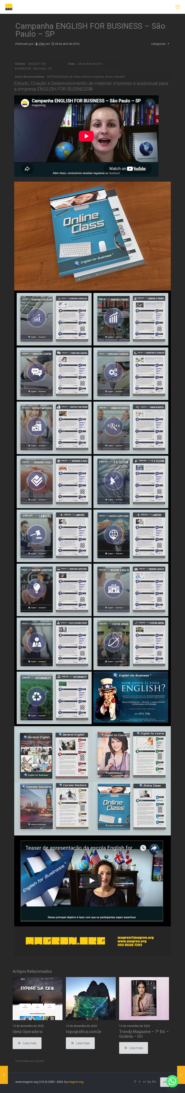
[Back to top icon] (165, 1082)
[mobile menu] (178, 7)
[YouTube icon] (139, 1082)
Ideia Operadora (27, 1031)
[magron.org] (9, 7)
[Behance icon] (154, 1082)
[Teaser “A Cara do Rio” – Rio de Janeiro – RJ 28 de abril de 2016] (181, 1075)
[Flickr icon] (144, 1082)
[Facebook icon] (135, 1082)
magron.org (75, 1081)
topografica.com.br (84, 1031)
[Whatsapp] (172, 1081)
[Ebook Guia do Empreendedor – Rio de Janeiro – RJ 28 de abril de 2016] (4, 1075)
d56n (42, 44)
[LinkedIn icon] (149, 1082)
